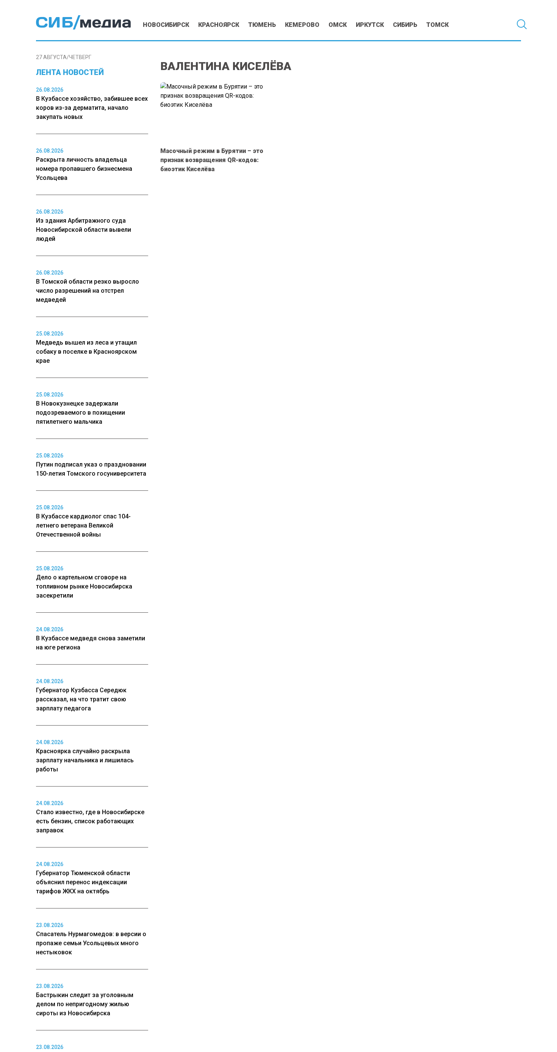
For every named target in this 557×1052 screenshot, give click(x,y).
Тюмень (262, 24)
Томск (437, 24)
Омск (338, 24)
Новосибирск (166, 24)
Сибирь (405, 24)
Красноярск (218, 24)
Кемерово (302, 24)
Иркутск (370, 24)
